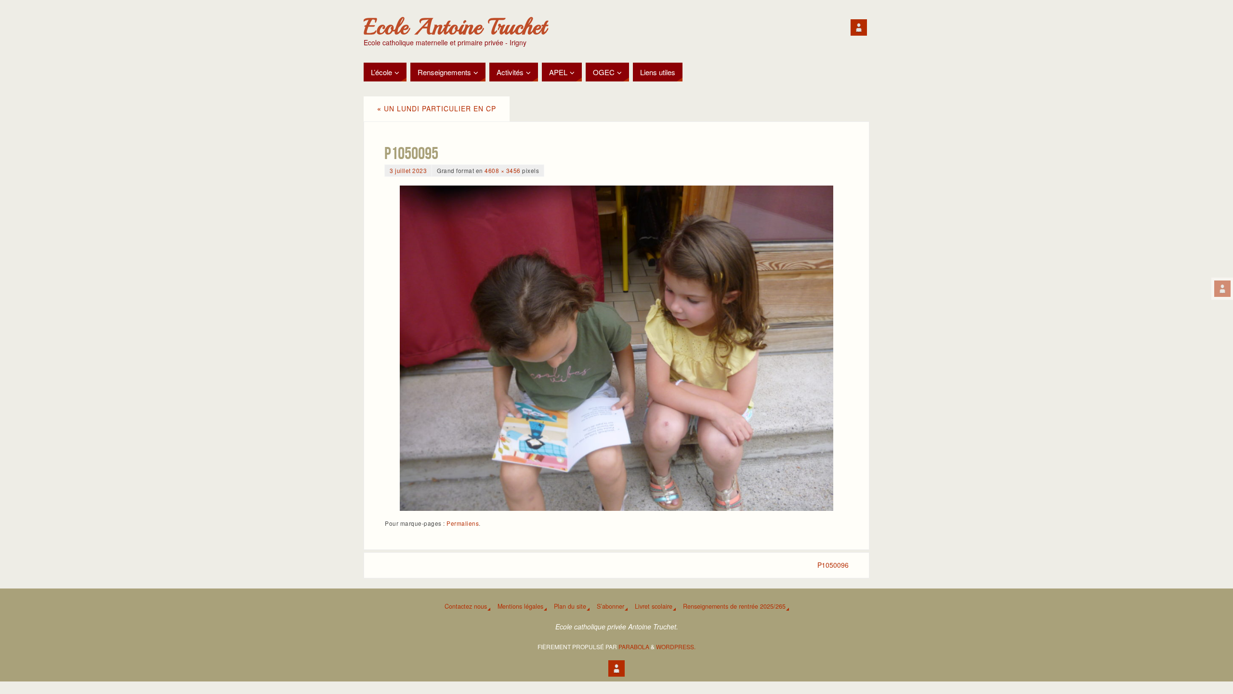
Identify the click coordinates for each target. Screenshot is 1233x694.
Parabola (633, 646)
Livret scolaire (653, 606)
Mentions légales (520, 606)
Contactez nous (466, 606)
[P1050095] (616, 348)
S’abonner (610, 606)
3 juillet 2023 (408, 170)
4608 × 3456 (503, 170)
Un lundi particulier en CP (436, 108)
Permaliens (462, 523)
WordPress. (675, 646)
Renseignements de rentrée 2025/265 (734, 606)
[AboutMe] (1222, 288)
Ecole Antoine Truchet (455, 27)
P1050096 (833, 565)
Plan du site (570, 606)
